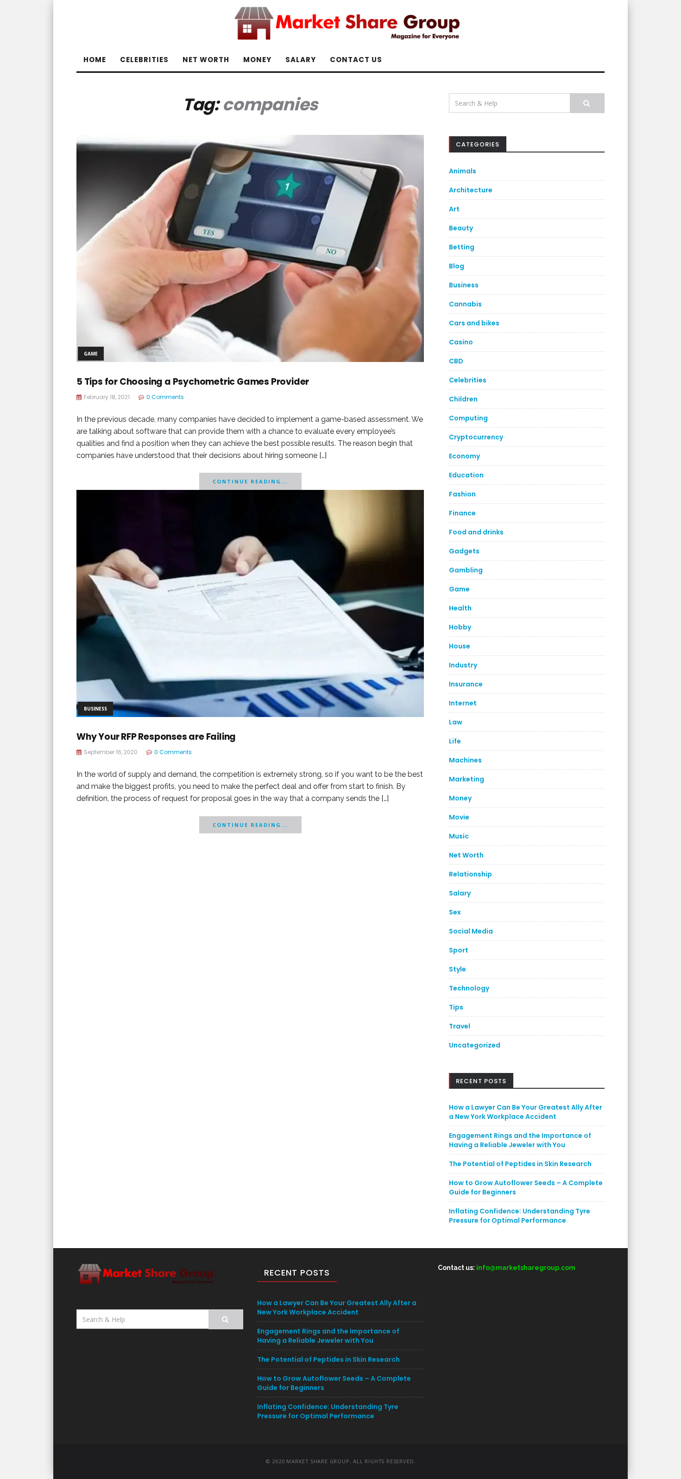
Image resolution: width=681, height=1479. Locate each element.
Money (257, 59)
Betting (461, 247)
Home (94, 59)
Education (466, 475)
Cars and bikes (474, 323)
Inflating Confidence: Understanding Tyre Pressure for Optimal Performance (519, 1215)
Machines (465, 760)
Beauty (461, 228)
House (459, 646)
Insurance (466, 684)
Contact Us (356, 59)
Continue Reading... (250, 481)
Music (459, 836)
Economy (464, 456)
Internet (463, 703)
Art (454, 209)
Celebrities (144, 59)
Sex (455, 912)
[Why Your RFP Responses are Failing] (250, 602)
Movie (459, 817)
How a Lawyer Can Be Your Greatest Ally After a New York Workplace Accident (525, 1112)
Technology (469, 988)
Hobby (460, 627)
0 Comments (165, 397)
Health (460, 608)
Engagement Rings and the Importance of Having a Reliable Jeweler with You (520, 1140)
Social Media (471, 931)
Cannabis (465, 304)
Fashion (462, 494)
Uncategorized (474, 1045)
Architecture (470, 190)
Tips (456, 1007)
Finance (462, 513)
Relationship (470, 874)
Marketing (466, 779)
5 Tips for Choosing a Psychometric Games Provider (192, 381)
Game (91, 353)
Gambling (466, 570)
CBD (456, 361)
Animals (462, 171)
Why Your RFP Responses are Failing (156, 736)
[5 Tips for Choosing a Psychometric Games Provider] (250, 247)
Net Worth (206, 59)
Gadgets (464, 551)
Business (95, 708)
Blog (456, 266)
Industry (463, 665)
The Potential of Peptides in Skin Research (520, 1163)
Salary (300, 59)
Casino (461, 342)
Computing (468, 418)
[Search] (587, 103)
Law (455, 722)
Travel (459, 1026)
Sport (458, 950)
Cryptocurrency (476, 437)
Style (457, 969)
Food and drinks (476, 532)
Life (455, 741)
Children (463, 399)
